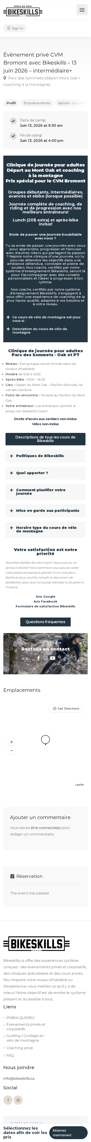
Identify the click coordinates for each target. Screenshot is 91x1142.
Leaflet (79, 784)
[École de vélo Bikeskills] (22, 10)
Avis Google (45, 596)
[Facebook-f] (38, 658)
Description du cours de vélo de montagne (39, 330)
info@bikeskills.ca (18, 1078)
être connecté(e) (46, 828)
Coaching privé (19, 1048)
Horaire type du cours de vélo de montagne (46, 529)
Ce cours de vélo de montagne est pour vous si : (46, 319)
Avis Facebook (45, 601)
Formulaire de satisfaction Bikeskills (45, 606)
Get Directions (68, 708)
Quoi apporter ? (32, 473)
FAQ (10, 1055)
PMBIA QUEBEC (20, 1018)
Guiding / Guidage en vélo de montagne (25, 1038)
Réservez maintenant (62, 1132)
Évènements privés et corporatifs (26, 1026)
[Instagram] (45, 658)
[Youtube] (52, 658)
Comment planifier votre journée (41, 492)
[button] (45, 319)
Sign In (17, 28)
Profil (11, 103)
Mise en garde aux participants (47, 510)
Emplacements (37, 103)
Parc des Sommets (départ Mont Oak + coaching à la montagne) (42, 81)
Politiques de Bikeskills (40, 456)
